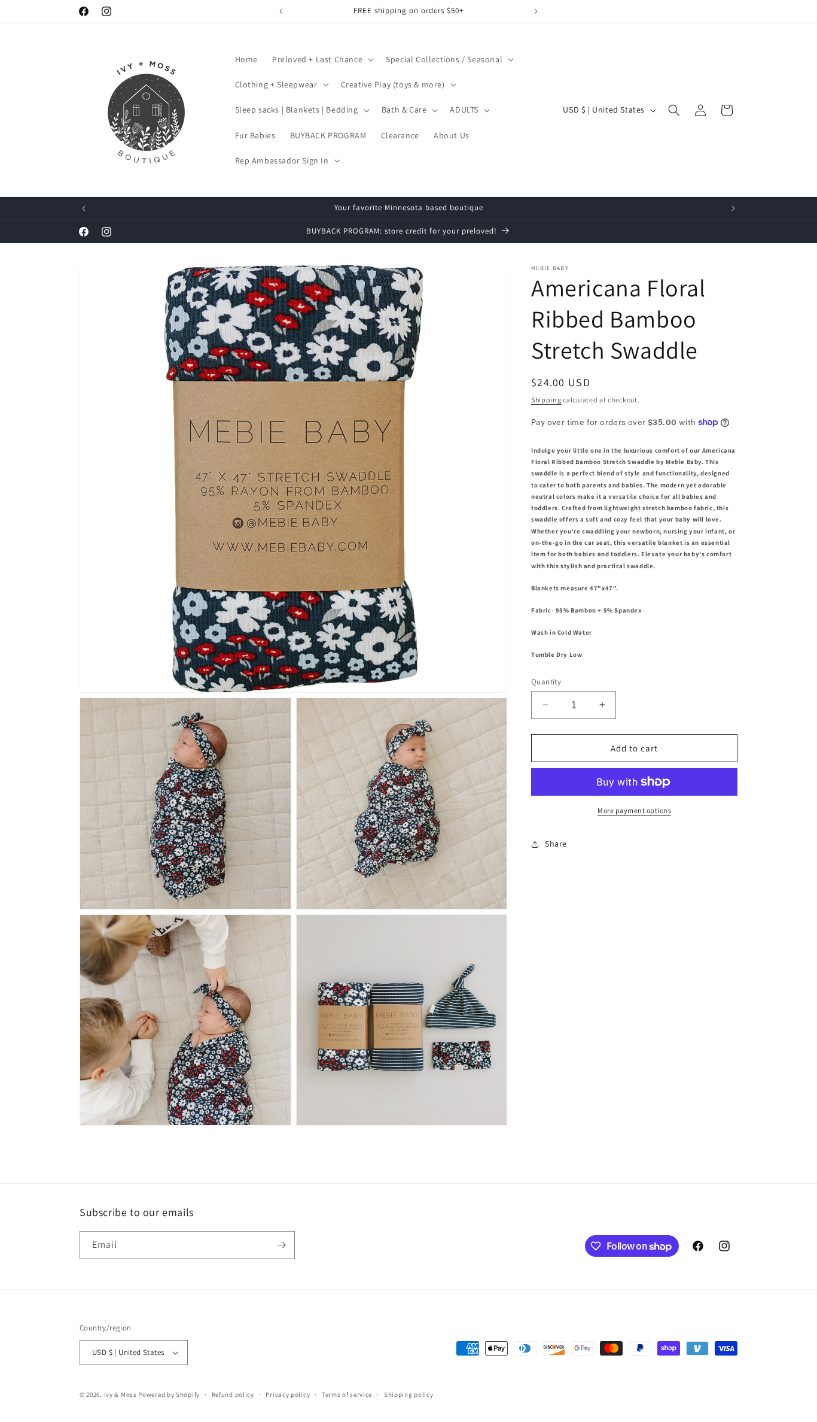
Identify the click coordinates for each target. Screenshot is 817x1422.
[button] (322, 59)
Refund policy (233, 1394)
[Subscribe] (281, 1245)
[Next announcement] (536, 11)
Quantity (546, 681)
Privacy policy (288, 1394)
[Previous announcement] (281, 11)
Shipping (546, 399)
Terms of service (347, 1394)
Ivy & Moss (120, 1394)
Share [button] (556, 843)
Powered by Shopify (169, 1394)
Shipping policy (409, 1394)
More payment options (634, 810)
